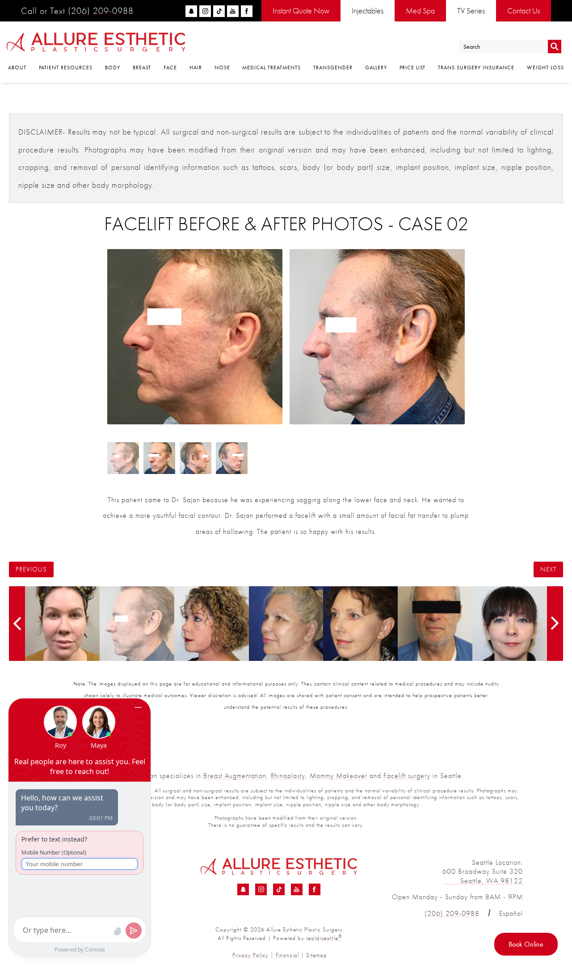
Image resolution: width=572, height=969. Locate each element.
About (17, 67)
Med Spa (420, 10)
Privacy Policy (250, 955)
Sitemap (316, 955)
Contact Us (523, 10)
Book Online (526, 944)
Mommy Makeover (338, 775)
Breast (142, 67)
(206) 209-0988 (101, 11)
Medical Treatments (271, 67)
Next (548, 569)
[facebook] (246, 11)
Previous (31, 569)
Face (170, 67)
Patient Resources (66, 67)
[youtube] (233, 11)
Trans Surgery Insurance (476, 67)
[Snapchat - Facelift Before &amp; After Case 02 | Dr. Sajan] (243, 889)
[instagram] (205, 11)
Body (112, 67)
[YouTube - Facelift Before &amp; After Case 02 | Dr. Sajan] (297, 889)
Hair (195, 67)
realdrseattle (324, 938)
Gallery (376, 67)
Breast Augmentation (234, 775)
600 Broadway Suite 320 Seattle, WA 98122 (482, 876)
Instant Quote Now (301, 10)
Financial (287, 955)
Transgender (333, 67)
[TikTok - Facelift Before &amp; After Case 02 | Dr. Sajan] (279, 889)
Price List (412, 67)
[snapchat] (191, 11)
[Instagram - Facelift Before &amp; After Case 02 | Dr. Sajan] (261, 889)
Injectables (367, 10)
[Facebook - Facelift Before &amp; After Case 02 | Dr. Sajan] (314, 889)
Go (554, 46)
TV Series (471, 10)
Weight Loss (545, 67)
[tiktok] (219, 11)
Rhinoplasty (288, 775)
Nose (222, 67)
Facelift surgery (406, 775)
